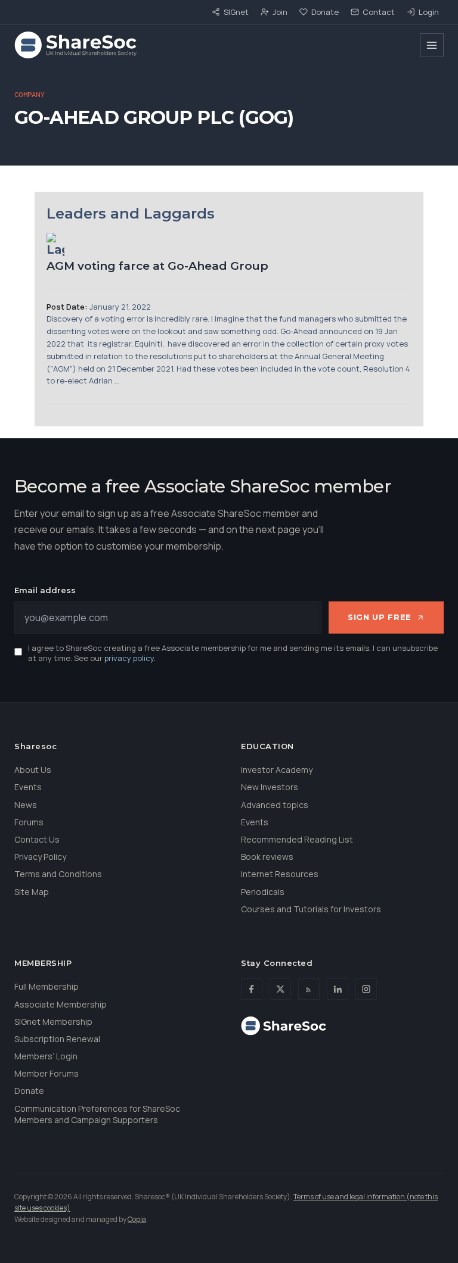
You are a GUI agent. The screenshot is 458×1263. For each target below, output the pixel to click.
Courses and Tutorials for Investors (311, 909)
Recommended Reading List (297, 839)
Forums (29, 822)
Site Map (31, 891)
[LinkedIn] (337, 989)
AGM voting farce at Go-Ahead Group (157, 266)
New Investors (269, 787)
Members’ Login (46, 1056)
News (25, 804)
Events (28, 787)
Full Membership (46, 986)
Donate (325, 12)
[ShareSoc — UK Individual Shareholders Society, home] (75, 45)
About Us (32, 769)
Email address (45, 590)
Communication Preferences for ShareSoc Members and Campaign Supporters (97, 1114)
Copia (137, 1219)
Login (429, 12)
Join (280, 12)
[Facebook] (251, 989)
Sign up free (379, 617)
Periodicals (262, 891)
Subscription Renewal (57, 1038)
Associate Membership (60, 1004)
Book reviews (267, 856)
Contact (379, 12)
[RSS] (309, 989)
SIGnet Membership (53, 1021)
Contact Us (37, 839)
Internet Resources (279, 874)
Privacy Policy (40, 856)
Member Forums (46, 1073)
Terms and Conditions (58, 874)
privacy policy (129, 658)
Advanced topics (274, 804)
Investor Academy (276, 769)
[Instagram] (366, 989)
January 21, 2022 (120, 306)
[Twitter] (280, 989)
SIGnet (236, 12)
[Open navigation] (432, 45)
